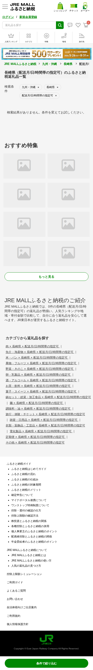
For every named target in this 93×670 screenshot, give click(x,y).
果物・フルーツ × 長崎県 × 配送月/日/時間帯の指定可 (41, 363)
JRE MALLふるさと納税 (20, 64)
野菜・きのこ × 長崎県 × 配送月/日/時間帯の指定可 (40, 368)
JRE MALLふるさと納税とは (28, 555)
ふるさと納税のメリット (26, 489)
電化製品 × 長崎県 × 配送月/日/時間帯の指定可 (41, 431)
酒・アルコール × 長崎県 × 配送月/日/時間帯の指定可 (41, 380)
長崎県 (68, 64)
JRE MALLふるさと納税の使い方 (31, 560)
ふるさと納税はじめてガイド (28, 468)
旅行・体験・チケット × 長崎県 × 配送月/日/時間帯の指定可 (45, 414)
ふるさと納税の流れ (23, 474)
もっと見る (46, 276)
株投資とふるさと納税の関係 (28, 521)
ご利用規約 (13, 615)
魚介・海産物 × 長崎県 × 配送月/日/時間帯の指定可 (40, 352)
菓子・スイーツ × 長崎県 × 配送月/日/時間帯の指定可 (41, 391)
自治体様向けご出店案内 (22, 607)
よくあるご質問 (16, 590)
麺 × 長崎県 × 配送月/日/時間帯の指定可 (37, 403)
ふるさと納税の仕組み (24, 479)
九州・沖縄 (49, 64)
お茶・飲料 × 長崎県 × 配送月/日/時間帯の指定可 (38, 386)
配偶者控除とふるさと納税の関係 (31, 536)
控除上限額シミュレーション (24, 574)
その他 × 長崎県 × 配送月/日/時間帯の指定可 (35, 442)
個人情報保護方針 (17, 624)
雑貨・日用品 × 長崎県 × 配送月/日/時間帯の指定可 (44, 420)
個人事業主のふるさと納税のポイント (34, 531)
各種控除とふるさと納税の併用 (30, 526)
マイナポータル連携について (28, 500)
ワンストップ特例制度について (30, 505)
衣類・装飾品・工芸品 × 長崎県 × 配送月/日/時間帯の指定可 (45, 425)
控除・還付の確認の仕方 (26, 510)
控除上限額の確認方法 (24, 515)
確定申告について (22, 495)
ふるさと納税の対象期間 (26, 484)
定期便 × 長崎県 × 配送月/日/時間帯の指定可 (35, 437)
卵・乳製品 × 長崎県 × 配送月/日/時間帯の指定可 (38, 374)
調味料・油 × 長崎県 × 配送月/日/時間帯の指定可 (38, 408)
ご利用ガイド (15, 582)
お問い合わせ (15, 599)
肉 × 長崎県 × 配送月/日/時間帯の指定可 (33, 346)
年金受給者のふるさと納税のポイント (34, 541)
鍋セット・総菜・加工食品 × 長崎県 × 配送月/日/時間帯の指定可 (48, 397)
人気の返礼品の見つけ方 (26, 565)
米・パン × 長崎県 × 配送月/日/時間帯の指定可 (37, 357)
